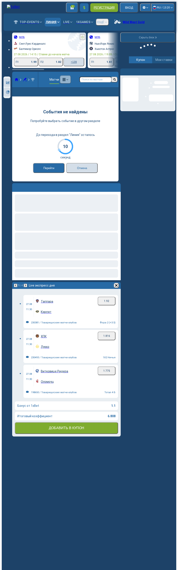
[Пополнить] (84, 7)
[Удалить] (116, 285)
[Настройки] (145, 7)
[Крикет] (24, 79)
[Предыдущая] (15, 285)
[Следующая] (25, 285)
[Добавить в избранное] (82, 37)
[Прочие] (65, 79)
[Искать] (115, 79)
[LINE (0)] (16, 79)
